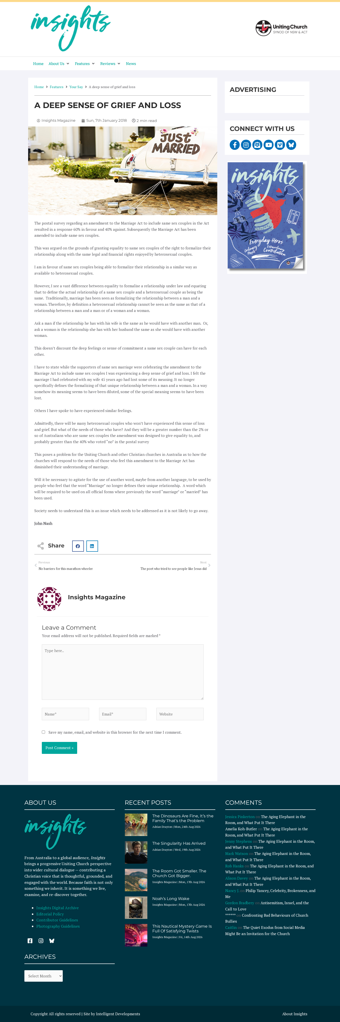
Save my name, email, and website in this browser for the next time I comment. (115, 732)
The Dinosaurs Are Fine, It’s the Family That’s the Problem (183, 818)
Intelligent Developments (118, 1013)
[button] (59, 63)
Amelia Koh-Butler (241, 828)
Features (56, 86)
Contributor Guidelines (57, 920)
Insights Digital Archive (57, 907)
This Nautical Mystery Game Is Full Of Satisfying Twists (182, 928)
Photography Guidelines (58, 926)
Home (39, 86)
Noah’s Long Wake (170, 898)
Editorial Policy (50, 914)
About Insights (294, 1013)
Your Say (76, 86)
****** (230, 915)
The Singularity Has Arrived (179, 843)
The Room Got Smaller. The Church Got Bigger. (179, 873)
